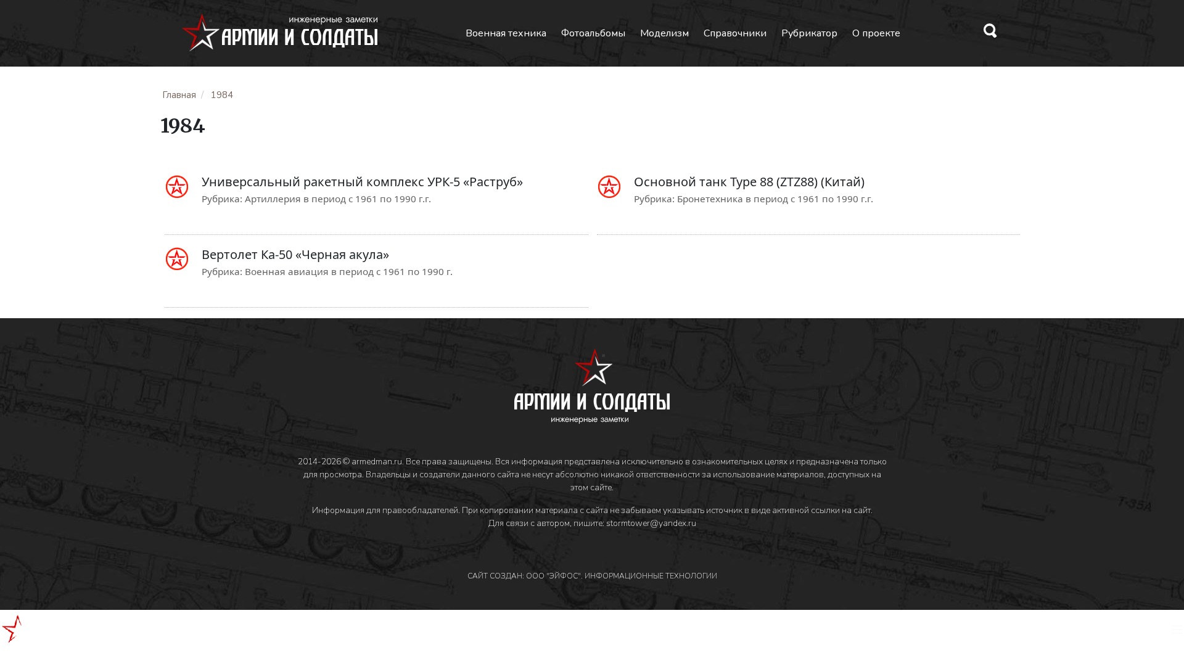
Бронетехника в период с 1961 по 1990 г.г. (775, 198)
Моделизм (664, 33)
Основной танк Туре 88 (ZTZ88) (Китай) (749, 181)
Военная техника (506, 33)
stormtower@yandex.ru (651, 523)
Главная (179, 95)
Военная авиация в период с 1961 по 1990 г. (349, 271)
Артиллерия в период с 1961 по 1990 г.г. (338, 198)
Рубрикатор (809, 33)
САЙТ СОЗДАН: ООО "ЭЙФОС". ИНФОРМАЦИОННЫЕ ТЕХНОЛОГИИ (592, 576)
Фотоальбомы (593, 33)
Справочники (735, 33)
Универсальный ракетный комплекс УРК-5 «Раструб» (362, 181)
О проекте (876, 33)
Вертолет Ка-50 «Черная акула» (295, 254)
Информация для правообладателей (385, 510)
